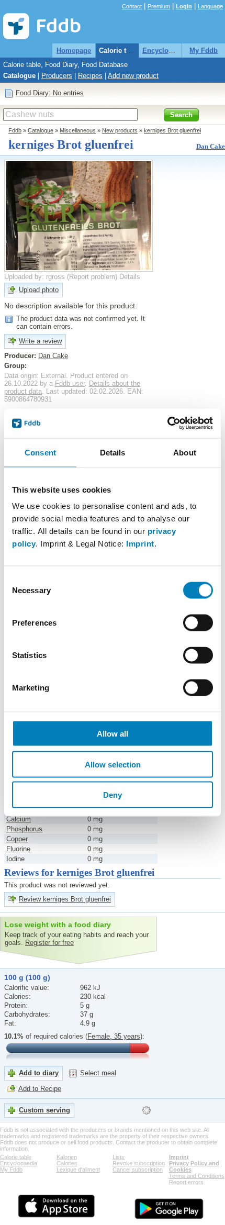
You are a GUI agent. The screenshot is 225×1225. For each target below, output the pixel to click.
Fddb (14, 130)
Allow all (112, 733)
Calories (67, 1163)
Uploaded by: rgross (34, 277)
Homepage (74, 50)
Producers (56, 76)
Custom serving (44, 1110)
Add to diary (39, 1073)
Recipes (90, 76)
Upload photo (39, 290)
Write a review (40, 341)
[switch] (198, 623)
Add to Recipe (39, 1089)
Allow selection (113, 764)
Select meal (98, 1073)
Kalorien (67, 1157)
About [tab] (184, 452)
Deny (112, 794)
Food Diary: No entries (50, 93)
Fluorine (18, 849)
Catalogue (19, 76)
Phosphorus (24, 829)
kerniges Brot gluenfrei (172, 130)
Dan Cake (210, 146)
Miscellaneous (78, 130)
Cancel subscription (138, 1169)
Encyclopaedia (166, 50)
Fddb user (70, 383)
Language (210, 6)
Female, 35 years (113, 1036)
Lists (119, 1157)
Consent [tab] (40, 452)
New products (120, 130)
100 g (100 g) (27, 977)
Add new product (133, 76)
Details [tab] (113, 452)
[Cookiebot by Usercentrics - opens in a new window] (167, 423)
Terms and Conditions (196, 1176)
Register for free (49, 942)
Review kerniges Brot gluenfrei (65, 899)
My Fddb (203, 50)
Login (184, 6)
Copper (17, 839)
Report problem (92, 277)
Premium (159, 6)
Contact (132, 6)
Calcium (18, 819)
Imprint (140, 543)
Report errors (186, 1182)
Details (129, 277)
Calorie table (119, 50)
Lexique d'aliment (78, 1169)
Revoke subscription (139, 1163)
